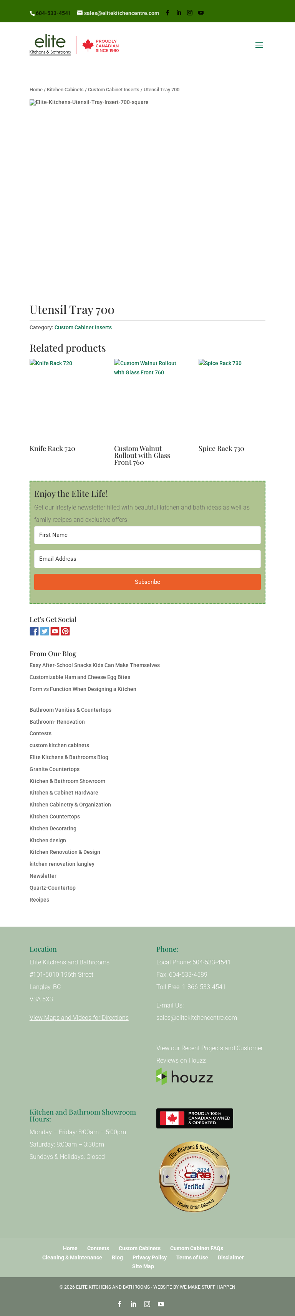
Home (36, 89)
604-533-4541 (53, 13)
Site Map (143, 1266)
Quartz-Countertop (53, 888)
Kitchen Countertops (55, 816)
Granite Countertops (55, 769)
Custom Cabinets (140, 1248)
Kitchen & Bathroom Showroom (67, 781)
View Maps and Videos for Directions (79, 1017)
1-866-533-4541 (204, 987)
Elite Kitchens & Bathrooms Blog (69, 757)
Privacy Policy (150, 1257)
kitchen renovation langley (62, 864)
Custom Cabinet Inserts (113, 89)
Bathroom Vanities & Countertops (70, 710)
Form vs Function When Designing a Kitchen (83, 689)
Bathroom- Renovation (57, 722)
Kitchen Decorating (53, 828)
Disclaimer (231, 1257)
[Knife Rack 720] (63, 401)
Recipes (39, 900)
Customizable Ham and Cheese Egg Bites (80, 677)
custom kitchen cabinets (59, 745)
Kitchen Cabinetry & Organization (70, 804)
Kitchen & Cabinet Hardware (64, 793)
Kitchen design (48, 840)
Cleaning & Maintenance (72, 1257)
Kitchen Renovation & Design (65, 852)
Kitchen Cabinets (65, 89)
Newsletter (43, 876)
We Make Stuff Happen (207, 1287)
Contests (40, 733)
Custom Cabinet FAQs (196, 1248)
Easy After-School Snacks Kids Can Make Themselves (95, 665)
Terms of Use (192, 1257)
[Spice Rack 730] (232, 401)
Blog (117, 1257)
